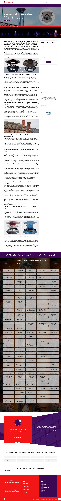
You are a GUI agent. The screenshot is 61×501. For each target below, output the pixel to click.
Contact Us (31, 5)
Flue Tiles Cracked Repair (31, 332)
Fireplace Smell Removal (8, 332)
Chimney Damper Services (20, 298)
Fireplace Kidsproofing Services (42, 369)
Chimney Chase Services (31, 294)
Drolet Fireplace (8, 360)
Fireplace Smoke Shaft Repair (19, 286)
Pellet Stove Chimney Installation (31, 336)
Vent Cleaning (9, 373)
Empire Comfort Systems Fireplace (9, 365)
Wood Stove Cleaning (53, 388)
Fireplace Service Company (31, 377)
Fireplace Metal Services (8, 319)
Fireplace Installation (42, 277)
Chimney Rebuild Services (20, 369)
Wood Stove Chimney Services (8, 392)
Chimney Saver (53, 290)
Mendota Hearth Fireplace (31, 356)
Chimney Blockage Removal (20, 290)
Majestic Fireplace (42, 349)
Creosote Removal (20, 273)
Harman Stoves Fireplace (20, 352)
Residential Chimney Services (42, 324)
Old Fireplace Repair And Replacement (42, 290)
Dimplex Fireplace (42, 352)
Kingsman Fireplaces (42, 345)
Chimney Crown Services (8, 294)
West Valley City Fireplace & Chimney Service (44, 499)
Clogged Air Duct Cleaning (19, 377)
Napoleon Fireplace (31, 349)
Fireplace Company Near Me (8, 388)
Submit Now (49, 61)
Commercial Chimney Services (31, 324)
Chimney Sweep (8, 270)
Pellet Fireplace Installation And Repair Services (42, 340)
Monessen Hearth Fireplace (20, 360)
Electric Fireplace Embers (42, 336)
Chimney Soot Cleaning (8, 277)
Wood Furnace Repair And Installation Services (31, 310)
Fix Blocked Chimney (8, 328)
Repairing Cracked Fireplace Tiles (31, 328)
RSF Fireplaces (8, 349)
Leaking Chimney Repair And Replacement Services (20, 328)
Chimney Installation (54, 273)
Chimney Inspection (42, 270)
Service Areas (23, 5)
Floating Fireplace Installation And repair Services (42, 401)
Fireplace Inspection (31, 290)
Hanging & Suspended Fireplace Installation (53, 392)
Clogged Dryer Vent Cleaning (9, 377)
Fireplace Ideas (8, 384)
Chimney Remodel (42, 396)
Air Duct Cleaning (20, 373)
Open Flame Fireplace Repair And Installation (8, 396)
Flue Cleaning (9, 273)
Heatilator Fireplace (20, 349)
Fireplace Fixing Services (20, 392)
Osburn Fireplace (31, 352)
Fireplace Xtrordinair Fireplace (54, 356)
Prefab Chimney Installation (31, 369)
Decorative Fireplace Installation (54, 381)
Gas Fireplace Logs (54, 319)
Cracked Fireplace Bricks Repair (31, 401)
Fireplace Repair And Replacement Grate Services (20, 319)
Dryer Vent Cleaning (54, 369)
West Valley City (7, 470)
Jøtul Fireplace (8, 356)
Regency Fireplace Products (53, 340)
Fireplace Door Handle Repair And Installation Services (42, 314)
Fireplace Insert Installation (8, 369)
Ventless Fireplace (31, 392)
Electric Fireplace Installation (19, 310)
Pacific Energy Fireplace (20, 356)
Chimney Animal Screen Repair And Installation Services (42, 282)
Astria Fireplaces (53, 345)
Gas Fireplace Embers (53, 336)
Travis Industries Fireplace (42, 360)
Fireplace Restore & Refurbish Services (20, 401)
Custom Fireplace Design (20, 336)
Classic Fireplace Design (53, 332)
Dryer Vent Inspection (53, 373)
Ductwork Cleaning (42, 384)
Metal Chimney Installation (8, 286)
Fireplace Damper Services (42, 319)
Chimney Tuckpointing (53, 286)
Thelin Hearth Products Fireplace (19, 365)
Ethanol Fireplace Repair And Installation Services (42, 310)
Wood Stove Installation (42, 388)
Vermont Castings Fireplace (53, 349)
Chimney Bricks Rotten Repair (42, 328)
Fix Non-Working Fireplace (19, 282)
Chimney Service (31, 270)
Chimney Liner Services (8, 297)
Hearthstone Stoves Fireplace (54, 360)
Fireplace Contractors (51, 456)
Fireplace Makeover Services (31, 396)
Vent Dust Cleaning (42, 373)
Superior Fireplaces (9, 345)
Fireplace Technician (54, 384)
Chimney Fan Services (53, 297)
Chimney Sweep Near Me (31, 384)
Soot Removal (31, 273)
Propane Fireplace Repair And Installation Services (9, 314)
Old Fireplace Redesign (42, 332)
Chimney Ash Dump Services (31, 298)
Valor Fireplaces (19, 345)
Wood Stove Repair (31, 388)
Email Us (45, 484)
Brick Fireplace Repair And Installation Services (8, 401)
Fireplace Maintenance (19, 388)
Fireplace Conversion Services (42, 392)
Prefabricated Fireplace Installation (53, 310)
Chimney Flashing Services (8, 302)
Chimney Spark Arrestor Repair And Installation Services (31, 282)
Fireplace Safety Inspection (42, 381)
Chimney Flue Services (53, 294)
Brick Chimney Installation (54, 282)
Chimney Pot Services (42, 297)
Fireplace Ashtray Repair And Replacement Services (53, 314)
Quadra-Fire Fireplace (53, 352)
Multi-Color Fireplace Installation (31, 340)
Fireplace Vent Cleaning (27, 81)
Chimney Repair (42, 273)
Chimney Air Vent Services (9, 340)
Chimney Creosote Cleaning (20, 277)
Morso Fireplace (31, 360)
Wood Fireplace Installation (53, 306)
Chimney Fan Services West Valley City (12, 26)
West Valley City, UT (47, 490)
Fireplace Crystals (20, 340)
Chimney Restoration (8, 290)
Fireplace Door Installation (31, 314)
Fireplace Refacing (42, 286)
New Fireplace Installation (53, 277)
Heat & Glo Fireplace (8, 352)
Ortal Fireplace (42, 356)
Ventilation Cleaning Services (20, 396)
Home (5, 5)
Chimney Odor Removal (19, 332)
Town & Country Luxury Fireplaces (31, 345)
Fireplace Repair (31, 277)
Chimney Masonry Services (20, 302)
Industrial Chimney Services (54, 324)
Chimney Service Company (42, 377)
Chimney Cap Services (19, 294)
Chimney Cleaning (20, 270)
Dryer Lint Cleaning (31, 373)
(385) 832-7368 (53, 5)
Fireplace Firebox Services (31, 319)
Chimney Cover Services (42, 294)
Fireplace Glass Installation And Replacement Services (20, 314)
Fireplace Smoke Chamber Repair (31, 286)
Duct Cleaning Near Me (19, 384)
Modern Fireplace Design (8, 336)
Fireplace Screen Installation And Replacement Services (53, 365)
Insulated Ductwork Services (54, 396)
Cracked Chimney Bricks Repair (53, 328)
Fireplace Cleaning (53, 270)
